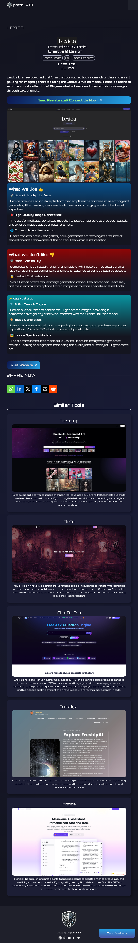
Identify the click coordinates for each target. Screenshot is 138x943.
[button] (133, 5)
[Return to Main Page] (69, 919)
